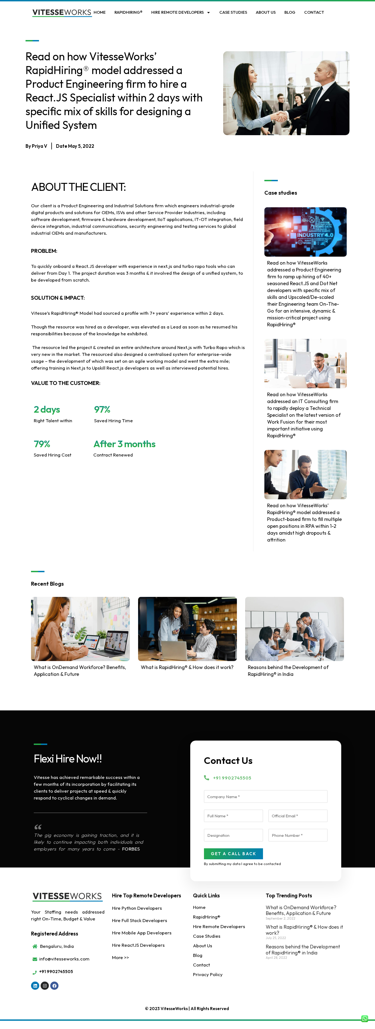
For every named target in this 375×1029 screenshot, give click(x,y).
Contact (314, 12)
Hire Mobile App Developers (142, 933)
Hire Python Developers (137, 908)
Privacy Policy (208, 974)
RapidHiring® (128, 12)
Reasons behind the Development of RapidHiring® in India (303, 949)
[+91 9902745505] (206, 777)
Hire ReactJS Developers (138, 945)
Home (100, 12)
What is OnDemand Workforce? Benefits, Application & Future (301, 910)
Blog (289, 12)
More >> (120, 957)
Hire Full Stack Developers (139, 920)
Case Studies (233, 12)
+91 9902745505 (232, 778)
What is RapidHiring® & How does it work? (187, 667)
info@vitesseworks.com (64, 959)
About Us (266, 12)
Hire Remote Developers (177, 12)
